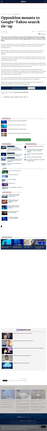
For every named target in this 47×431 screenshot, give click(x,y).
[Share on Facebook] (37, 31)
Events (4, 167)
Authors (21, 414)
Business (10, 14)
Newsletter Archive (34, 414)
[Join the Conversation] (33, 31)
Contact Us (6, 414)
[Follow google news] (42, 34)
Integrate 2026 (12, 183)
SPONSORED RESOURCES (31, 143)
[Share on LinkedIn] (39, 31)
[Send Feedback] (41, 31)
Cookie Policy (16, 429)
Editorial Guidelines (16, 414)
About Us (10, 414)
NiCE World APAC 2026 (13, 174)
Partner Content (6, 143)
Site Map (38, 414)
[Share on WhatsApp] (23, 232)
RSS (41, 414)
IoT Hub (34, 420)
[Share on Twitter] (35, 31)
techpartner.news (22, 420)
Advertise (28, 414)
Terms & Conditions (34, 423)
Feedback (24, 414)
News (6, 14)
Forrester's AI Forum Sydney (15, 170)
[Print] (45, 31)
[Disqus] (23, 265)
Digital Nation (29, 420)
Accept (43, 426)
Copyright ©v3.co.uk (4, 93)
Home (2, 14)
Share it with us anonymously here (21, 92)
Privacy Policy (28, 423)
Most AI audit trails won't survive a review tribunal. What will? (17, 380)
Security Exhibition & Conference (15, 187)
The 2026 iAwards (12, 179)
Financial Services (16, 14)
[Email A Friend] (43, 31)
